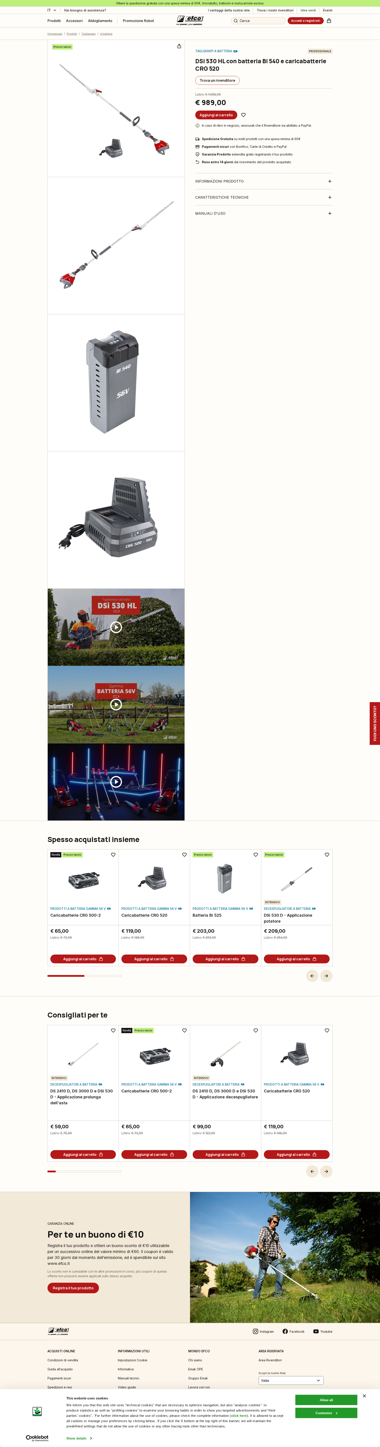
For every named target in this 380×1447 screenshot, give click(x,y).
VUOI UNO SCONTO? (374, 723)
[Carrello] (328, 20)
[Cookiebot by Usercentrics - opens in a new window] (37, 1438)
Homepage (55, 33)
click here (239, 1415)
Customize (324, 1413)
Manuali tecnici (128, 1378)
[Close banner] (364, 1395)
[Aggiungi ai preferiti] (243, 115)
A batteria (106, 33)
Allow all (326, 1400)
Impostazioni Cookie (132, 1360)
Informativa (126, 1369)
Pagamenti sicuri (59, 1378)
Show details (76, 1438)
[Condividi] (179, 45)
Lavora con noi (199, 1387)
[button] (312, 976)
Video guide (127, 1387)
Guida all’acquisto (60, 1369)
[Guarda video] (116, 627)
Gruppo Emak (198, 1378)
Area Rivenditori (270, 1360)
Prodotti (72, 33)
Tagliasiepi (88, 33)
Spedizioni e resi (60, 1387)
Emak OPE (195, 1369)
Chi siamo (195, 1360)
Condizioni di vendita (63, 1360)
